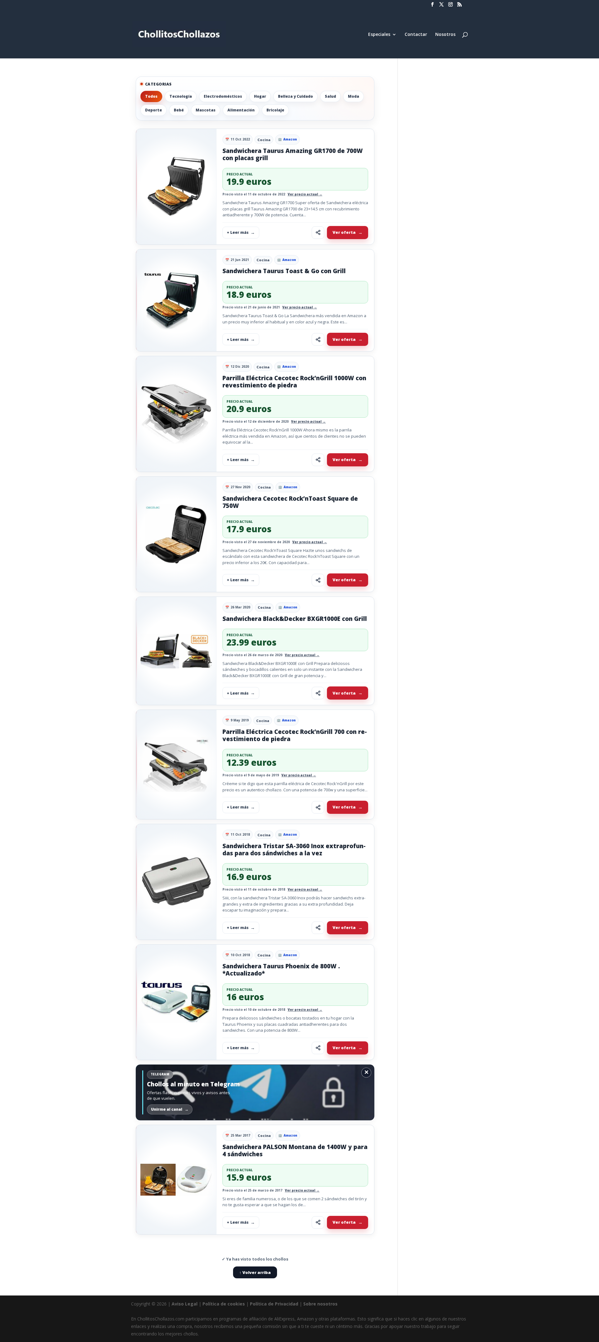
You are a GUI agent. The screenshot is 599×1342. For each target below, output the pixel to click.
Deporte (153, 110)
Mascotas (206, 110)
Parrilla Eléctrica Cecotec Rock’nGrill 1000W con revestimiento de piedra (294, 381)
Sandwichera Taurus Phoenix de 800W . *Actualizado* (281, 969)
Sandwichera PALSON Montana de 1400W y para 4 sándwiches (295, 1150)
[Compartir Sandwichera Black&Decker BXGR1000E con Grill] (318, 693)
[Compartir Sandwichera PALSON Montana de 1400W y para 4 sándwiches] (318, 1222)
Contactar (416, 34)
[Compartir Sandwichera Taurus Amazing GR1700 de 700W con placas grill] (318, 232)
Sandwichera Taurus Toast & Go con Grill (284, 271)
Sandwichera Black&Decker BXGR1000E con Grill (294, 619)
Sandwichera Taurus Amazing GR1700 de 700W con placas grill (292, 154)
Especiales (379, 34)
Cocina (263, 139)
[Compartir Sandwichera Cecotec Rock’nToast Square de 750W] (318, 580)
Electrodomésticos (223, 96)
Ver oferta (344, 232)
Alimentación (241, 110)
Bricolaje (275, 110)
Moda (353, 96)
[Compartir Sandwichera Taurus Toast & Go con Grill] (318, 339)
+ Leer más (238, 232)
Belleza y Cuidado (295, 96)
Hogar (260, 96)
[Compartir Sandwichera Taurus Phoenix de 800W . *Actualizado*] (318, 1048)
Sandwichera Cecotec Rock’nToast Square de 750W (290, 502)
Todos (151, 96)
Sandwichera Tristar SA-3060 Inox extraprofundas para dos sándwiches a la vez (294, 849)
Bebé (179, 110)
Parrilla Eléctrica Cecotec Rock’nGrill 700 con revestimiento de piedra (294, 735)
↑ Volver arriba (255, 1272)
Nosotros (445, 34)
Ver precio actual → (305, 194)
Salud (330, 96)
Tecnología (180, 96)
